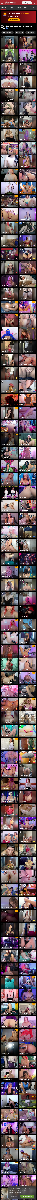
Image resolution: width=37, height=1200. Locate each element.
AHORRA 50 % (13, 20)
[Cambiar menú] (2, 2)
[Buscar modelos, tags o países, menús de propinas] (34, 7)
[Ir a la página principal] (11, 3)
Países (21, 32)
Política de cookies (15, 1192)
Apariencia (9, 32)
